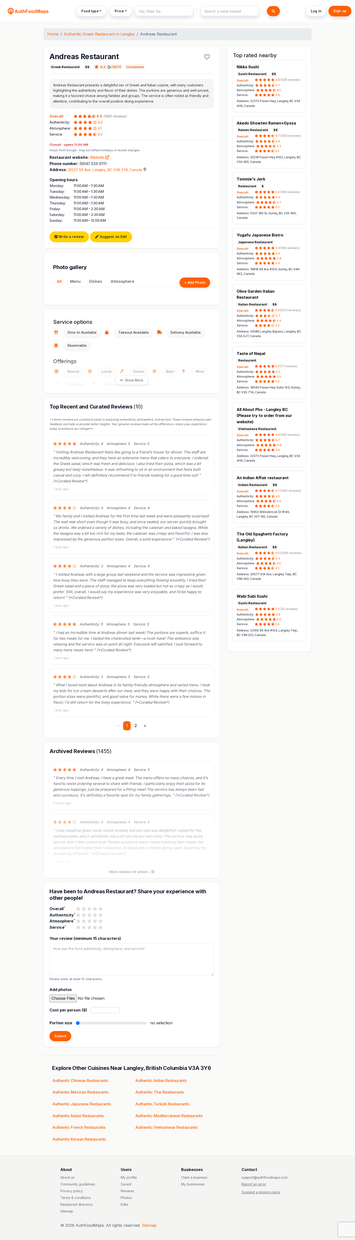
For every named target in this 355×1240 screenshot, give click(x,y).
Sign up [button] (340, 11)
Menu (75, 281)
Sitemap (66, 1211)
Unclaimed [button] (135, 67)
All (59, 281)
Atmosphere (122, 281)
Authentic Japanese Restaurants (81, 1103)
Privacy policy (71, 1191)
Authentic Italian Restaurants (78, 1115)
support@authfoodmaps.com (264, 1177)
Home (52, 34)
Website (97, 157)
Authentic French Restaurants (79, 1127)
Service (58, 927)
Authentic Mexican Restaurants (80, 1092)
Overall (57, 908)
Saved (126, 1184)
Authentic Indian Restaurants (161, 1080)
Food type (90, 11)
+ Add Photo (194, 282)
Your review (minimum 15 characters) (85, 938)
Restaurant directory (76, 1204)
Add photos (61, 989)
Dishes (95, 281)
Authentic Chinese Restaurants (80, 1080)
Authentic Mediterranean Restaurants (169, 1115)
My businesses (193, 1184)
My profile (129, 1177)
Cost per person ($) (68, 1010)
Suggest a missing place (260, 1192)
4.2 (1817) (110, 67)
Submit (60, 1036)
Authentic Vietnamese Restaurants (166, 1127)
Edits (124, 1204)
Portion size (61, 1022)
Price (119, 11)
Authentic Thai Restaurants (159, 1092)
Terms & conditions (75, 1198)
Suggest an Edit (113, 237)
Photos (126, 1198)
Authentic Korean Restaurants (79, 1139)
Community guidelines (77, 1184)
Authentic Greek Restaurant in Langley (99, 34)
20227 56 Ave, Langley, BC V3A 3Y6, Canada (105, 169)
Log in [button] (316, 11)
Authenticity (63, 914)
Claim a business (194, 1177)
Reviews (127, 1191)
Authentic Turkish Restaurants (162, 1103)
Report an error (253, 1184)
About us (67, 1177)
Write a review (70, 237)
